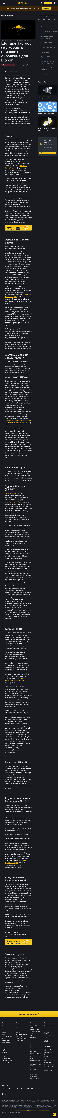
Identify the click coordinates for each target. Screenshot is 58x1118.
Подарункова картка (21, 1034)
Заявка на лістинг (34, 1029)
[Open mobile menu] (54, 3)
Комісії (45, 1058)
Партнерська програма (50, 1025)
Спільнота (4, 1047)
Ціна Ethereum (33, 1051)
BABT (17, 1042)
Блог (3, 1044)
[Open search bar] (40, 3)
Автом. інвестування (21, 1038)
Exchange (18, 1025)
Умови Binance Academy (43, 1110)
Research (18, 1044)
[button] (54, 3)
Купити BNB (33, 1069)
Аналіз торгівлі (47, 1037)
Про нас (4, 1025)
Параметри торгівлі (49, 1064)
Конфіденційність (6, 1040)
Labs (31, 1035)
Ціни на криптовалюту (35, 1047)
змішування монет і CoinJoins (18, 183)
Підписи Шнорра (11, 493)
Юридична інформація (7, 1036)
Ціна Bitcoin (33, 1049)
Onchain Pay (33, 1037)
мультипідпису (19, 681)
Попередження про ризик (30, 1110)
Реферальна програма (50, 1027)
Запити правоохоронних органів (48, 1070)
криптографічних (16, 502)
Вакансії (4, 1027)
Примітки (4, 1052)
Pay (17, 1030)
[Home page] (23, 3)
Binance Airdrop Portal (49, 1066)
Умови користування (20, 1110)
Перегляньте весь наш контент (28, 1014)
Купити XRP (33, 1072)
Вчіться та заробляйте (35, 1044)
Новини (4, 1032)
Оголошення (5, 1030)
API (45, 1060)
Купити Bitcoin (33, 1067)
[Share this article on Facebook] (44, 20)
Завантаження (5, 1054)
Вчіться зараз (46, 8)
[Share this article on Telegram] (49, 20)
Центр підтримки (48, 1052)
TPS (17, 831)
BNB (45, 1030)
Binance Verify (47, 1062)
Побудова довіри (6, 1042)
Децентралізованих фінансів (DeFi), (18, 420)
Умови (3, 1038)
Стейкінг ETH (19, 1040)
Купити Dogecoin (34, 1074)
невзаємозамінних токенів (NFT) (18, 423)
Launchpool (19, 1036)
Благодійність (19, 1047)
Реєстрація (48, 3)
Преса (3, 1034)
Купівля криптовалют (21, 1027)
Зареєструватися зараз (47, 152)
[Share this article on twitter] (39, 20)
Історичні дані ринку (49, 1035)
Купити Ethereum (34, 1076)
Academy (18, 1032)
